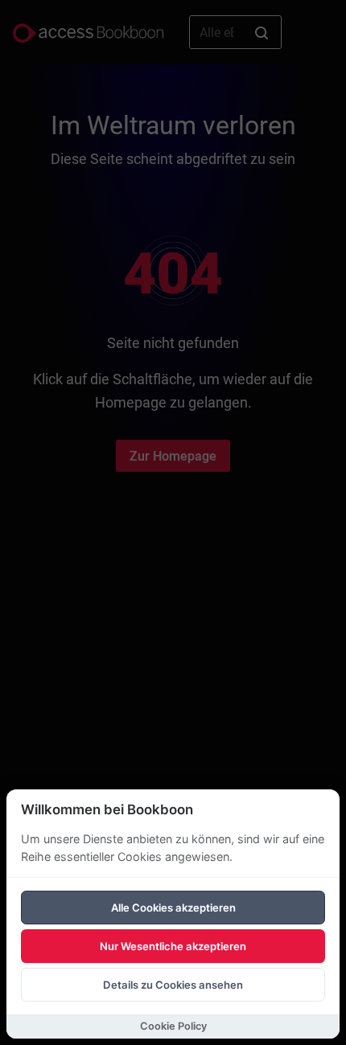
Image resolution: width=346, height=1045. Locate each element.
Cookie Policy (173, 1026)
